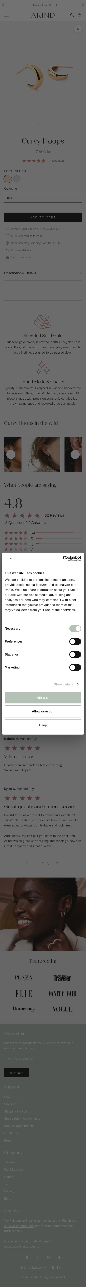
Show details (63, 684)
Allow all (43, 697)
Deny (43, 725)
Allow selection (43, 711)
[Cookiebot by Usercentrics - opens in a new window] (63, 558)
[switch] (75, 641)
